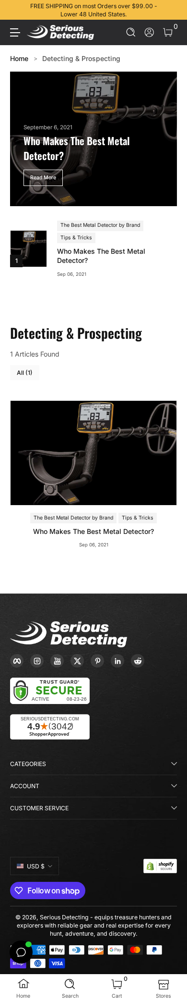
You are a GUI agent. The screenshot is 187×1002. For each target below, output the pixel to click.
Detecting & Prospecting (81, 58)
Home (19, 58)
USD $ (36, 866)
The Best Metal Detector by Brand (100, 225)
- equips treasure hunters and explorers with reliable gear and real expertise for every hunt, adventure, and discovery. (94, 925)
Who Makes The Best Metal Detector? (101, 256)
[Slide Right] (170, 10)
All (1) (25, 372)
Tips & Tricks (76, 238)
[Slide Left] (16, 10)
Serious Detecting (64, 917)
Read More (43, 177)
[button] (131, 32)
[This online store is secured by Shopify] (160, 866)
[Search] (131, 32)
